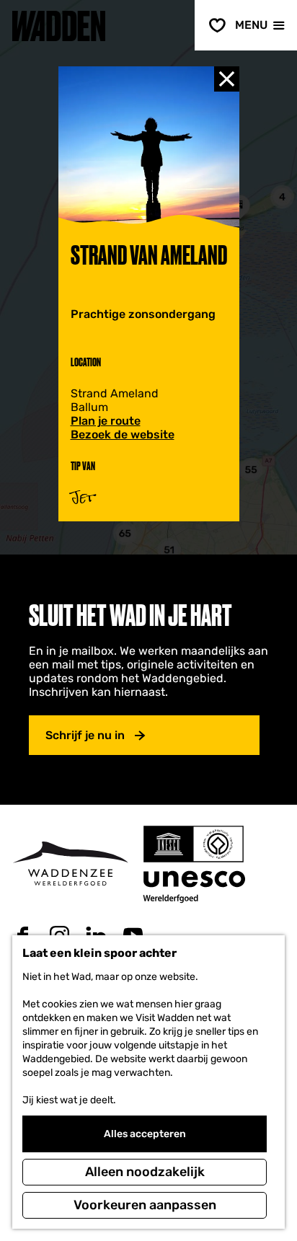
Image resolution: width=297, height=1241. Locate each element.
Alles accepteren (145, 1134)
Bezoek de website (122, 434)
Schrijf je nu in (85, 735)
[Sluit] (226, 79)
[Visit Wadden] (70, 864)
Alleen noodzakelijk (145, 1172)
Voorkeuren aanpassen (145, 1205)
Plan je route (106, 421)
